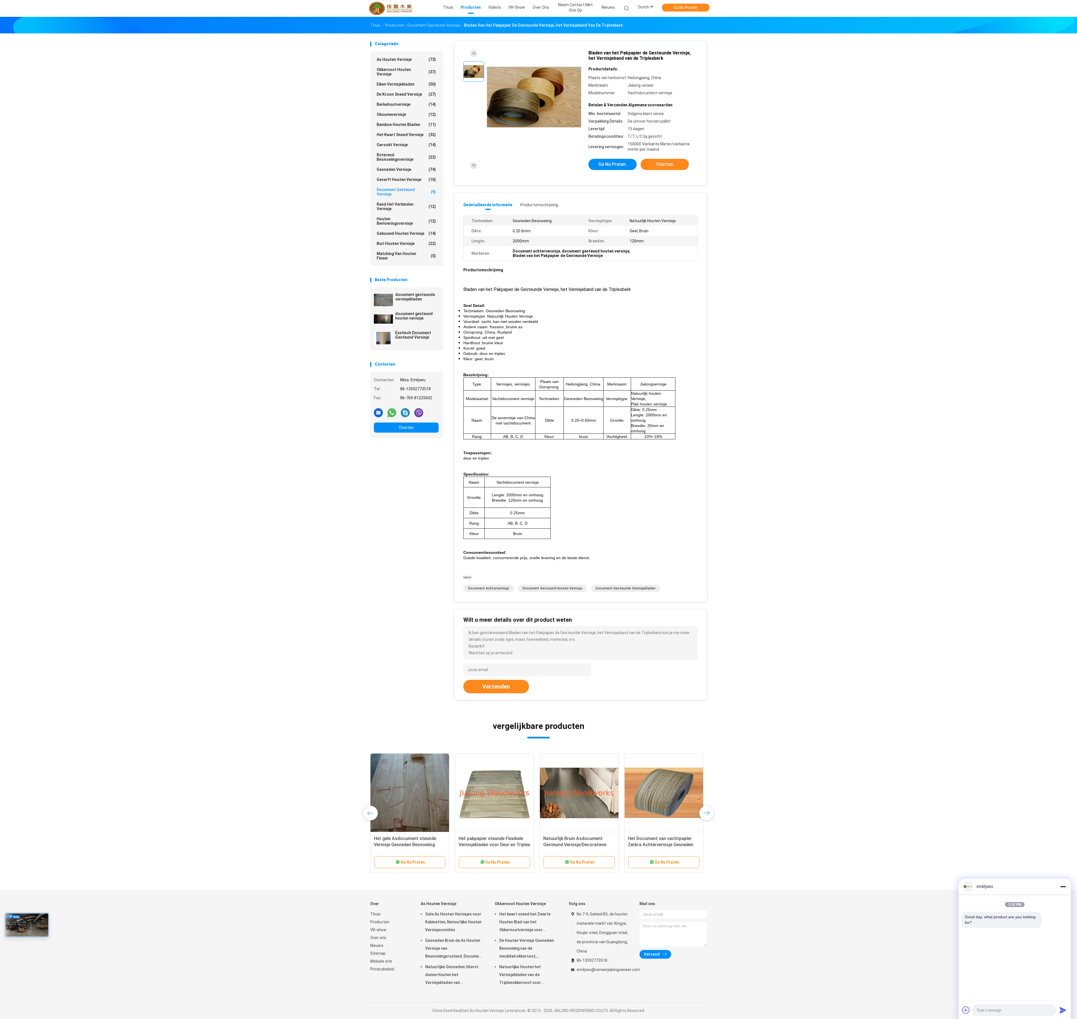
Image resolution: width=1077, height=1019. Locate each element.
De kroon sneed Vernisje (406, 94)
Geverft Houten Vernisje (406, 179)
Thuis (375, 914)
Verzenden (496, 686)
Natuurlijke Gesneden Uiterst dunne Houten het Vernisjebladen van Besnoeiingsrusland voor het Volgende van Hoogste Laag (451, 975)
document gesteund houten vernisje (414, 315)
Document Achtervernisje (488, 588)
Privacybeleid (382, 969)
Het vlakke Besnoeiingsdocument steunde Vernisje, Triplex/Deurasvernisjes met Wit (408, 844)
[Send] (1062, 1010)
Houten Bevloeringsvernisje (406, 221)
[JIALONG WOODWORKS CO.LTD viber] (418, 412)
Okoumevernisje (406, 114)
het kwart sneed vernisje (406, 134)
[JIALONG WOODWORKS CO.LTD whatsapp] (391, 412)
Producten (379, 922)
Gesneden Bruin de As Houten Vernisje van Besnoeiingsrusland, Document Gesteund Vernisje (454, 949)
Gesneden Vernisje (406, 169)
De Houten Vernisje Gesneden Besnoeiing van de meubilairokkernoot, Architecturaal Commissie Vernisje (526, 949)
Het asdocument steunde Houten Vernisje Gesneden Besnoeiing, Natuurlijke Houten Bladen (493, 844)
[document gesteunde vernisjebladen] (383, 299)
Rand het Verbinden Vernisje (406, 206)
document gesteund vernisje (406, 191)
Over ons (378, 937)
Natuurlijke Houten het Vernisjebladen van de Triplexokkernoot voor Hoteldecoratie (520, 975)
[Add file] (966, 1010)
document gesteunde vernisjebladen (415, 296)
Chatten (406, 427)
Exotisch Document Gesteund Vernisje (413, 335)
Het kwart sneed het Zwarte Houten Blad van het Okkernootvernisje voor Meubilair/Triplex (525, 923)
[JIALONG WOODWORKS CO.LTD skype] (405, 412)
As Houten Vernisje (406, 59)
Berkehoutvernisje (406, 104)
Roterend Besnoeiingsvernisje (406, 157)
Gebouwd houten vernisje (406, 233)
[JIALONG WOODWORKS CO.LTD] (392, 8)
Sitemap (378, 953)
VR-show (378, 930)
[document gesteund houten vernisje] (383, 319)
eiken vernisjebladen (406, 84)
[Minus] (1063, 886)
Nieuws (376, 945)
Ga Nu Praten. (686, 7)
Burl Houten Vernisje (406, 243)
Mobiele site (381, 961)
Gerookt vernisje (406, 145)
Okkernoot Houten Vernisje (406, 71)
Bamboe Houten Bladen (406, 124)
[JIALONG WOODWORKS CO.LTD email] (378, 412)
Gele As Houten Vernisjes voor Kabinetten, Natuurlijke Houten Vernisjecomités (453, 922)
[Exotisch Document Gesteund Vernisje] (383, 338)
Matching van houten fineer (406, 255)
